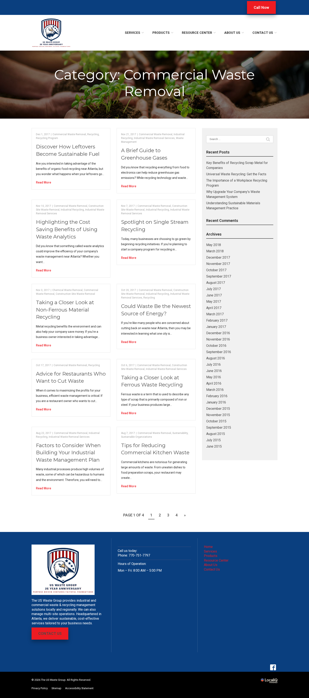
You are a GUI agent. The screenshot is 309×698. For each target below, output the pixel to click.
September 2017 (218, 276)
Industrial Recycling (72, 209)
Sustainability (180, 433)
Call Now (261, 7)
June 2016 (214, 371)
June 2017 (214, 295)
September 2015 (218, 428)
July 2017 (213, 289)
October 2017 (216, 270)
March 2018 (215, 251)
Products (161, 33)
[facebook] (272, 667)
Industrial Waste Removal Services (154, 138)
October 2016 (216, 346)
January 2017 (216, 327)
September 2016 (218, 352)
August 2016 (215, 358)
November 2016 (218, 339)
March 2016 (215, 390)
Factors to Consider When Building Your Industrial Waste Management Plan (68, 452)
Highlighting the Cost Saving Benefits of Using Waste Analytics (66, 229)
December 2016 (218, 333)
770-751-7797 (139, 555)
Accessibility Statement (79, 688)
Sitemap (56, 688)
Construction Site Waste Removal (75, 293)
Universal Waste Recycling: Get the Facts (236, 174)
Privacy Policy (40, 688)
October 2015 (216, 421)
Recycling (93, 134)
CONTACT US (50, 633)
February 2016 (216, 396)
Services (132, 33)
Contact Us (262, 33)
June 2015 (214, 446)
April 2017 (213, 308)
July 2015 (213, 440)
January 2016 (216, 402)
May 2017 (213, 302)
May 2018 (213, 245)
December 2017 (218, 257)
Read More (43, 182)
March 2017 (215, 314)
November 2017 (218, 264)
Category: (154, 83)
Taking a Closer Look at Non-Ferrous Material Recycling (65, 309)
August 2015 (215, 434)
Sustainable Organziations (136, 436)
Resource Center (197, 33)
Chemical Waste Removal (67, 290)
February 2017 (216, 320)
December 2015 (218, 409)
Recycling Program (47, 138)
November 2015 (218, 415)
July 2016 (213, 365)
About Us (232, 33)
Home (208, 547)
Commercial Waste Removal (69, 134)
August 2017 (215, 283)
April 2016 (213, 383)
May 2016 (213, 377)
